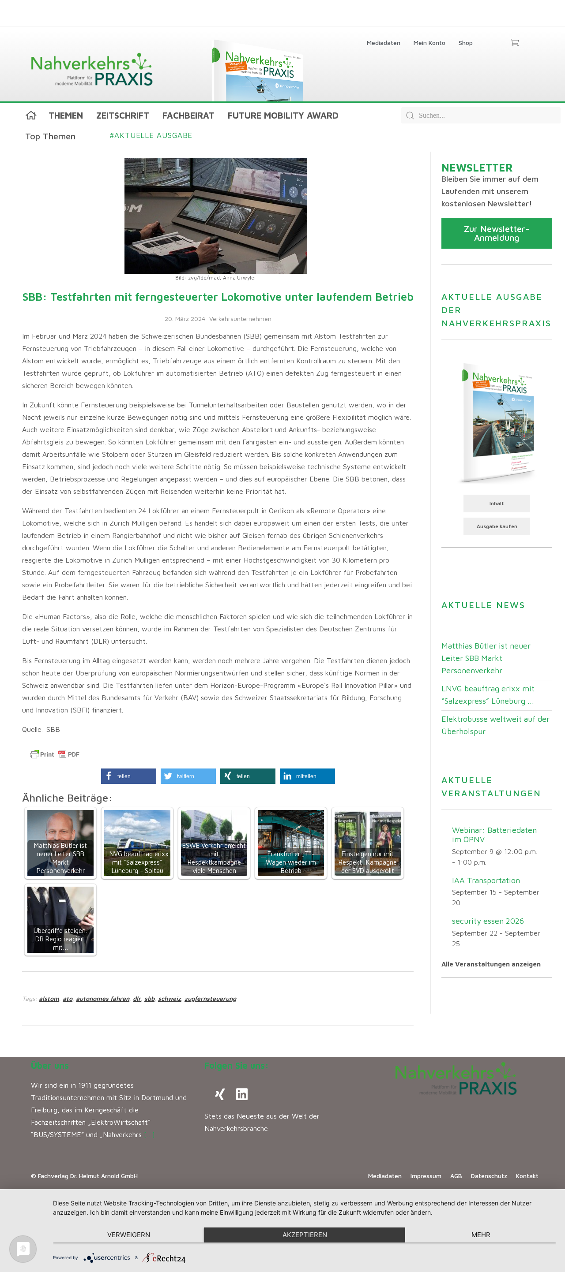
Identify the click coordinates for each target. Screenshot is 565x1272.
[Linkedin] (242, 1094)
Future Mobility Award (283, 115)
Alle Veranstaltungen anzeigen (491, 964)
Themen (66, 115)
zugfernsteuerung (210, 998)
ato (67, 998)
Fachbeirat (188, 115)
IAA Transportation (486, 880)
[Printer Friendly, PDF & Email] (54, 754)
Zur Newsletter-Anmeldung (497, 233)
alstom (49, 998)
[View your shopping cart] (514, 43)
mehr (480, 1235)
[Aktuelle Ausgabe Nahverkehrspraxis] (496, 422)
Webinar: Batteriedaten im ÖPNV (494, 834)
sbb (149, 998)
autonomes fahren (102, 998)
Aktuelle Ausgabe (151, 135)
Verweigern (128, 1235)
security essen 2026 (488, 920)
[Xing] (219, 1094)
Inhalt (497, 503)
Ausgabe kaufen (497, 526)
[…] (149, 1134)
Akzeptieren (304, 1235)
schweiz (169, 998)
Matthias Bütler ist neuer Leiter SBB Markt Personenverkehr (486, 658)
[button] (128, 776)
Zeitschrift (122, 115)
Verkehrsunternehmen (240, 318)
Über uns (50, 1065)
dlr (137, 998)
